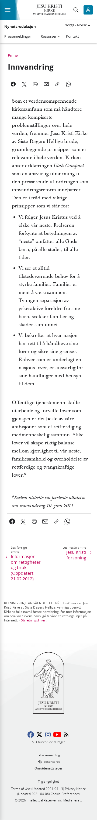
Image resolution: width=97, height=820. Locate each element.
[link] (12, 521)
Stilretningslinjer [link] (33, 620)
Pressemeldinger (17, 36)
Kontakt (72, 36)
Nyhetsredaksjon (20, 26)
